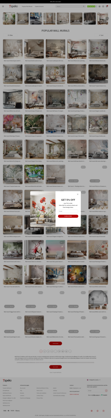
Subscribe (68, 216)
